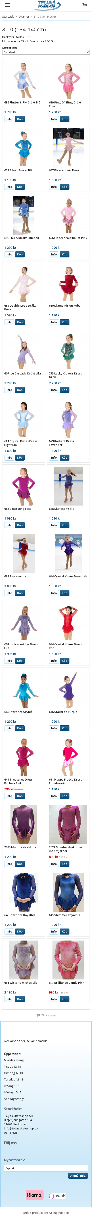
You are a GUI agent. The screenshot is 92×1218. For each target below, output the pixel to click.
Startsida (8, 16)
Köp (20, 119)
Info (9, 119)
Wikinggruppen (58, 1213)
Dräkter (24, 16)
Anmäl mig (78, 1175)
